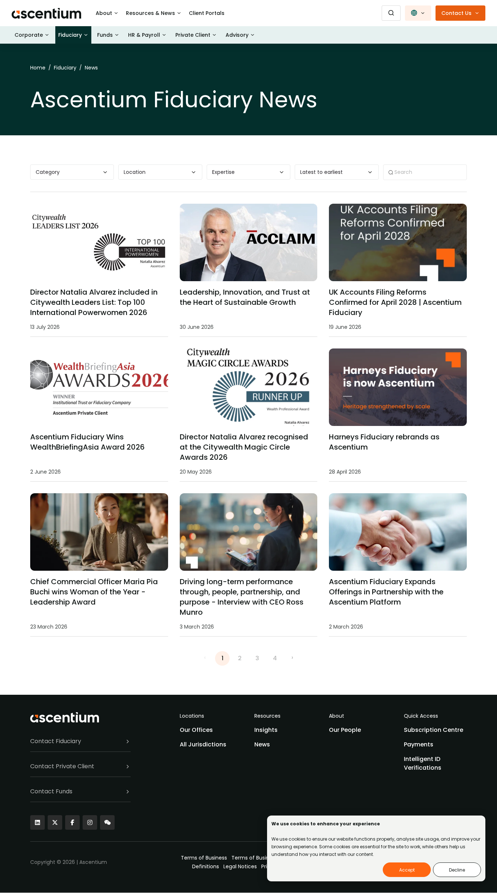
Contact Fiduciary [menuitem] (55, 741)
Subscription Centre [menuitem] (433, 730)
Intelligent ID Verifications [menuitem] (422, 763)
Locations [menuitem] (192, 715)
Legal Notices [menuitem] (240, 866)
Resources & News (150, 13)
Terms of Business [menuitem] (204, 857)
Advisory (237, 35)
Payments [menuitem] (418, 744)
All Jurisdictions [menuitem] (203, 744)
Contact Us (456, 13)
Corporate (29, 35)
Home (37, 67)
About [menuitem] (336, 715)
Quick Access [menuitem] (421, 715)
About (104, 13)
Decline (457, 870)
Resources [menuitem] (267, 715)
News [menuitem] (262, 744)
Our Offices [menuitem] (196, 730)
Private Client (192, 35)
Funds (105, 35)
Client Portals (206, 13)
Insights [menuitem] (266, 730)
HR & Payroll (144, 35)
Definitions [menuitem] (205, 866)
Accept (407, 870)
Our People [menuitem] (345, 730)
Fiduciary (70, 35)
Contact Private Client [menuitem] (62, 766)
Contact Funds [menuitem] (51, 791)
